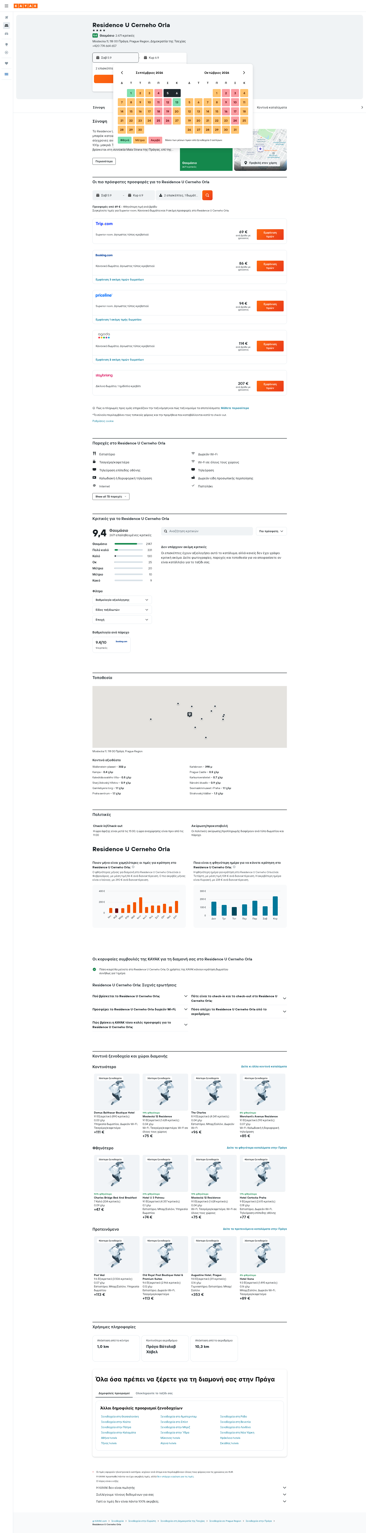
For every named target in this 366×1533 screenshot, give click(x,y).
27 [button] (176, 120)
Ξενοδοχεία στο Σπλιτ (174, 1422)
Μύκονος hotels (170, 1438)
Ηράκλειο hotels (230, 1438)
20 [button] (177, 111)
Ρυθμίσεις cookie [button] (103, 421)
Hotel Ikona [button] (247, 1279)
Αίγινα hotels (168, 1443)
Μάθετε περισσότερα (235, 408)
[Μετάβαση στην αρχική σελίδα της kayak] (26, 6)
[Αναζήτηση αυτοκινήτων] (6, 33)
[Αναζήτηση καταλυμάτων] (6, 25)
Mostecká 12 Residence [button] (157, 1116)
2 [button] (140, 93)
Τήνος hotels (108, 1443)
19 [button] (167, 111)
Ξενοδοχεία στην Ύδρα (175, 1432)
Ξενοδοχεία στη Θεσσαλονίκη (120, 1416)
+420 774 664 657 (104, 46)
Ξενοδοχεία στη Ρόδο (233, 1416)
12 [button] (167, 102)
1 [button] (131, 93)
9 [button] (140, 102)
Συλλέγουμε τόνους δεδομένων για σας (125, 1494)
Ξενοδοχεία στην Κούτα (116, 1422)
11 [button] (158, 102)
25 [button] (158, 120)
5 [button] (168, 93)
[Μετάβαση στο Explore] (6, 44)
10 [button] (149, 102)
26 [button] (167, 120)
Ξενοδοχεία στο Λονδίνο (235, 1427)
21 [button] (121, 120)
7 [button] (122, 102)
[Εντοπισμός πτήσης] (6, 52)
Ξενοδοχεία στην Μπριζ (175, 1427)
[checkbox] (111, 645)
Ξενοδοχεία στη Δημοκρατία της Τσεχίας (183, 1520)
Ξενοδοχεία (117, 1520)
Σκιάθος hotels (229, 1443)
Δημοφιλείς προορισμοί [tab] (114, 1393)
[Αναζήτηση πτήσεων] (6, 17)
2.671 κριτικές (125, 35)
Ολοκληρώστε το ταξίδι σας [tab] (154, 1393)
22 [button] (131, 120)
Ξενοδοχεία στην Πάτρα (116, 1427)
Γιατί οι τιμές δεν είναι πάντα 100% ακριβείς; (127, 1501)
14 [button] (121, 111)
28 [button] (122, 130)
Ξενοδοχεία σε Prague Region (225, 1520)
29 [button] (131, 130)
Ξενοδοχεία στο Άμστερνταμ (179, 1416)
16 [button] (140, 111)
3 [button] (149, 93)
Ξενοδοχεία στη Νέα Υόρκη (237, 1432)
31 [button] (235, 130)
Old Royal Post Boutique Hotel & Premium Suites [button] (163, 1277)
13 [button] (176, 102)
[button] (6, 6)
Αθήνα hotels (109, 1438)
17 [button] (149, 111)
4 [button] (158, 93)
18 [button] (158, 111)
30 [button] (140, 130)
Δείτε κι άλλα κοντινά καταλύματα (264, 1066)
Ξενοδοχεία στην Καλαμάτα (118, 1432)
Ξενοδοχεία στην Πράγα (259, 1520)
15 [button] (131, 111)
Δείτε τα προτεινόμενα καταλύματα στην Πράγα (255, 1229)
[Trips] (6, 63)
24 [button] (149, 120)
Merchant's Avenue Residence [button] (259, 1116)
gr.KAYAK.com (99, 1520)
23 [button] (140, 120)
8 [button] (131, 102)
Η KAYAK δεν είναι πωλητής (115, 1488)
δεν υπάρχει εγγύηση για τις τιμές (175, 1476)
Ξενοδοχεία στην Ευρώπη (142, 1520)
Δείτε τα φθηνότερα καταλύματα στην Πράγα (257, 1147)
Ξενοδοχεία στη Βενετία (235, 1422)
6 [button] (177, 93)
